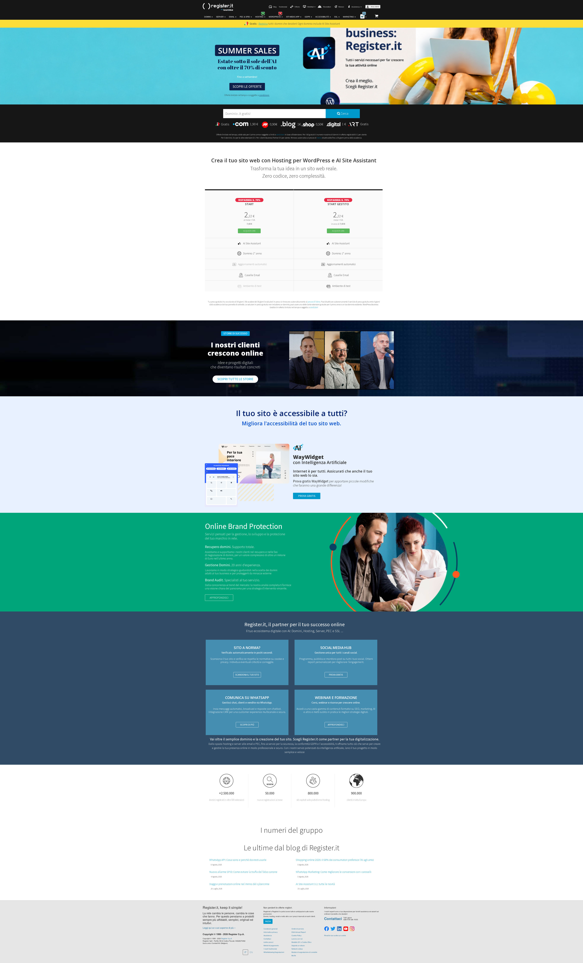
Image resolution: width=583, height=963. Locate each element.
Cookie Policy (297, 935)
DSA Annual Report (299, 932)
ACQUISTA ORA (249, 231)
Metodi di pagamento (271, 945)
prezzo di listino (314, 302)
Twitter (333, 928)
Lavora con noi (297, 938)
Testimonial (283, 7)
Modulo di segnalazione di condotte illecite (304, 954)
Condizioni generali (270, 928)
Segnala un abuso (298, 945)
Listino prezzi (268, 942)
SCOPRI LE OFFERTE (247, 86)
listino (319, 138)
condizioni (264, 95)
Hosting (259, 17)
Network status (297, 949)
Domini (207, 17)
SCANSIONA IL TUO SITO (247, 674)
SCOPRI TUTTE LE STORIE (235, 379)
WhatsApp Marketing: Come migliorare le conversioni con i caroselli (333, 872)
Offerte (297, 7)
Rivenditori (327, 7)
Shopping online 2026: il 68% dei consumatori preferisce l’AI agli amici (335, 860)
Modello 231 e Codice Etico (301, 942)
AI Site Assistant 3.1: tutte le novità (315, 884)
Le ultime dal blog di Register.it (291, 847)
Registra (263, 23)
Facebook (326, 928)
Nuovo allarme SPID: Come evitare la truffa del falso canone (243, 872)
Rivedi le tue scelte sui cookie (335, 935)
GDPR (307, 17)
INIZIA (268, 921)
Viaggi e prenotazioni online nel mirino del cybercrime (239, 884)
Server (220, 17)
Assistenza (268, 935)
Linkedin (339, 928)
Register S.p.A (226, 938)
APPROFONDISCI (219, 597)
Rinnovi (341, 7)
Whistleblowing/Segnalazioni (274, 952)
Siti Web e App (293, 17)
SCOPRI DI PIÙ (247, 724)
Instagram (352, 928)
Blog (274, 7)
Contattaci (267, 938)
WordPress (275, 17)
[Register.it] (218, 7)
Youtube (345, 928)
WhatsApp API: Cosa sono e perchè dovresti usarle (237, 860)
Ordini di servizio (298, 928)
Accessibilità (322, 17)
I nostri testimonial (270, 949)
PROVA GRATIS (336, 674)
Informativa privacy (271, 932)
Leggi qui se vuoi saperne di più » (219, 927)
